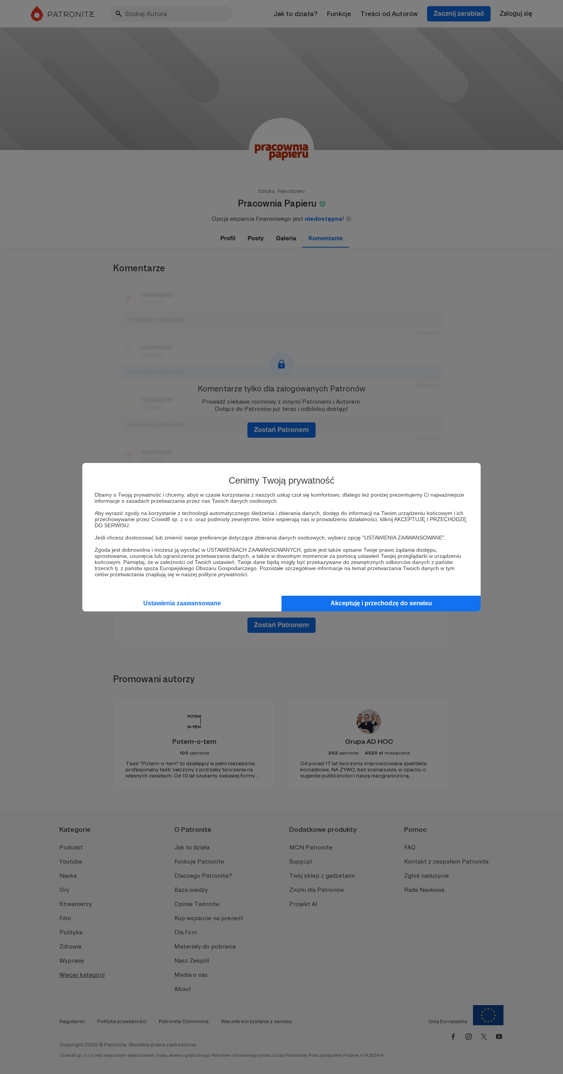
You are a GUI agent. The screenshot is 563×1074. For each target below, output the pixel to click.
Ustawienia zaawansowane (182, 603)
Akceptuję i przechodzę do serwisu (381, 603)
